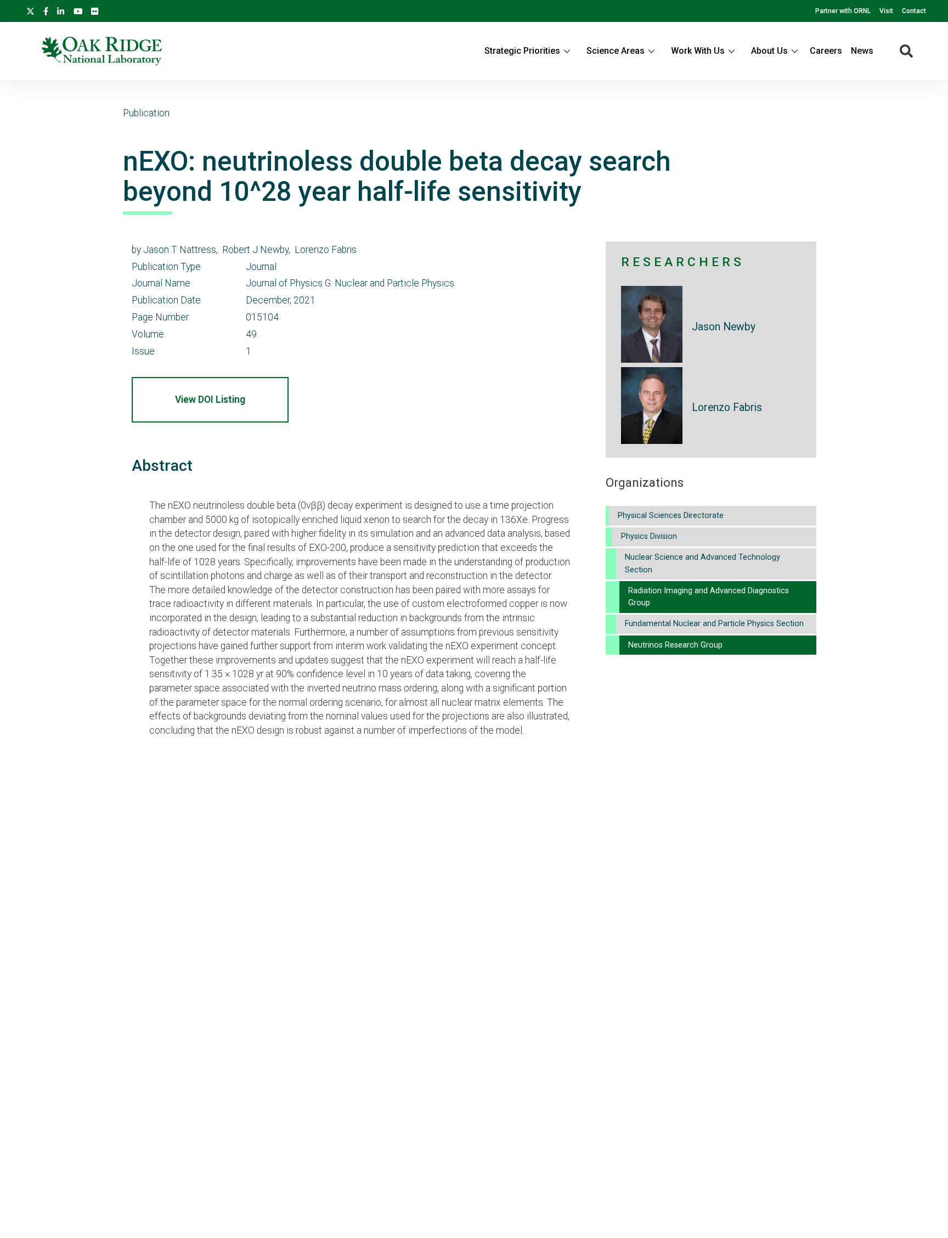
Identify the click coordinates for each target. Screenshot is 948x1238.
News (862, 51)
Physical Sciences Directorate (671, 515)
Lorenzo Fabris (727, 407)
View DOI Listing (210, 399)
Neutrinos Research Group (675, 645)
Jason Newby (723, 326)
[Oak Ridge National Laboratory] (101, 51)
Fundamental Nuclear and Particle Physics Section (714, 623)
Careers (826, 51)
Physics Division (649, 536)
